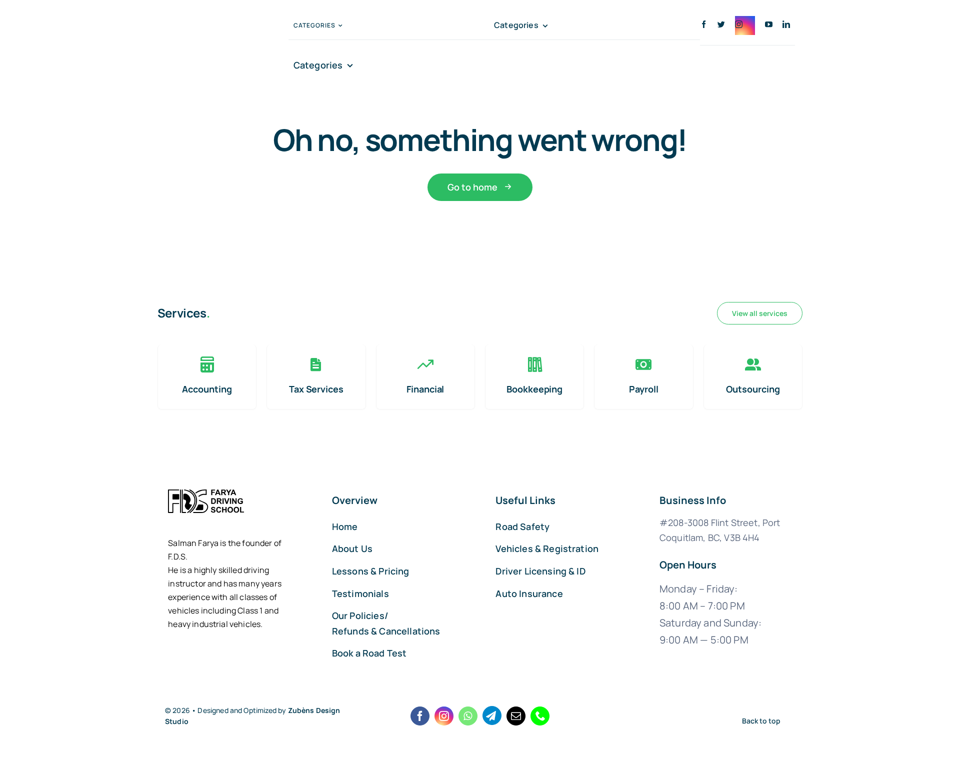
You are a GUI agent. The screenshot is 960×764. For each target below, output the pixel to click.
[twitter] (721, 24)
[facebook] (704, 24)
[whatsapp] (468, 716)
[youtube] (768, 24)
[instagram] (745, 25)
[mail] (516, 716)
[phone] (540, 716)
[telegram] (492, 715)
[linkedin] (786, 24)
